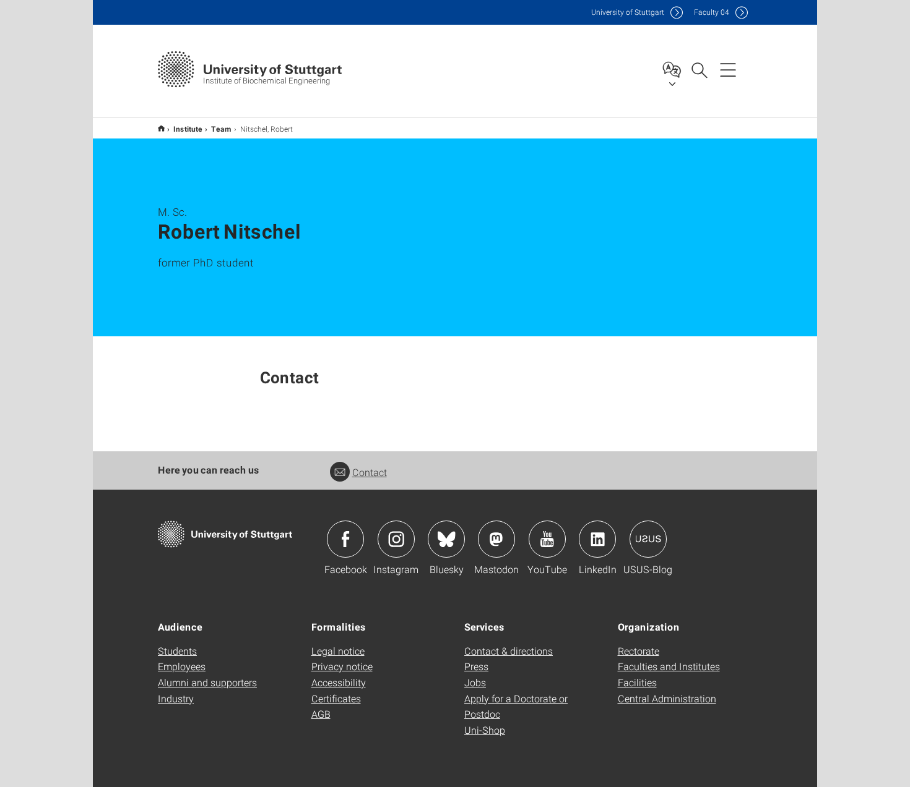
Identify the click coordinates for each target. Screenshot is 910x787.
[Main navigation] (728, 69)
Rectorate (638, 650)
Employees (182, 666)
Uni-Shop (484, 729)
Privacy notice (342, 666)
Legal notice (338, 650)
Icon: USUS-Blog (648, 539)
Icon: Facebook (345, 539)
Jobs (475, 682)
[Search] (699, 69)
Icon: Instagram (396, 539)
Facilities (637, 682)
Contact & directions (508, 650)
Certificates (336, 698)
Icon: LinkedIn (597, 539)
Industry (176, 698)
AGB (321, 713)
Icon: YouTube (547, 539)
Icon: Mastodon (496, 539)
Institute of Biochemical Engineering (161, 128)
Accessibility (338, 682)
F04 (711, 12)
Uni (627, 12)
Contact (369, 472)
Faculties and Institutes (669, 666)
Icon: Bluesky (446, 539)
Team (221, 129)
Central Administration (667, 698)
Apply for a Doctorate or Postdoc (516, 706)
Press (476, 666)
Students (177, 650)
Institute (187, 129)
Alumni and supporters (207, 682)
